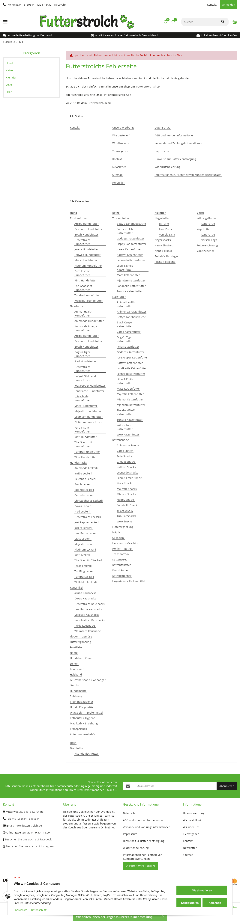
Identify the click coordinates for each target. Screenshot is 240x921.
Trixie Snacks (125, 510)
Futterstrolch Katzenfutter (125, 231)
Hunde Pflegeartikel (82, 707)
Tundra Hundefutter (87, 295)
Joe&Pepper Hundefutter (89, 385)
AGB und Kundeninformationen (143, 820)
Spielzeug (76, 696)
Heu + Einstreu (164, 245)
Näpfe (74, 653)
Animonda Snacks (128, 445)
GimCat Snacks (126, 461)
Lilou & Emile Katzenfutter (125, 267)
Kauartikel (76, 587)
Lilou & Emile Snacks (129, 478)
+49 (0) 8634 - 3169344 (20, 4)
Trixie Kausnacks (84, 625)
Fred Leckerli (82, 511)
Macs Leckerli (82, 538)
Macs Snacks (125, 483)
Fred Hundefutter (85, 361)
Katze (9, 70)
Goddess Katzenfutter (130, 238)
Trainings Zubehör (81, 701)
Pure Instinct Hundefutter (82, 273)
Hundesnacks (78, 462)
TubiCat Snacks (126, 516)
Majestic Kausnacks (86, 614)
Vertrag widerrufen (140, 866)
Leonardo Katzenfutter (131, 260)
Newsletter (190, 848)
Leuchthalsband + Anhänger (88, 680)
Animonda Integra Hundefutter (85, 328)
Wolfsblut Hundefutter (88, 300)
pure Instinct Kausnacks (89, 620)
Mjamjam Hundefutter (88, 416)
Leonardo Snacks (127, 472)
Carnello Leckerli (84, 495)
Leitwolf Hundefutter (87, 255)
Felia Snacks (124, 456)
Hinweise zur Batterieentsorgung (143, 841)
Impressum (20, 909)
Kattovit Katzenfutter (130, 255)
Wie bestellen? (192, 820)
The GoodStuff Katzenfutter (126, 412)
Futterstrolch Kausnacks (89, 604)
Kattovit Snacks (126, 467)
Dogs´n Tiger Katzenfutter (125, 339)
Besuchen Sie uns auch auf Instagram (29, 846)
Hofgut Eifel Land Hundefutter (85, 378)
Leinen (74, 663)
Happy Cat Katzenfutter (131, 244)
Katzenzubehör (121, 576)
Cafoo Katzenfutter (128, 332)
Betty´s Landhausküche (131, 223)
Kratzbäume (120, 570)
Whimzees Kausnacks (87, 631)
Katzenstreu (120, 559)
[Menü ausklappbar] (5, 21)
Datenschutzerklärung (70, 786)
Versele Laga (167, 234)
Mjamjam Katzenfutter (131, 280)
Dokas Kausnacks (85, 598)
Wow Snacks (124, 521)
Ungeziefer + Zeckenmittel (86, 712)
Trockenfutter (78, 218)
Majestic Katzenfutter (130, 394)
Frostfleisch (77, 647)
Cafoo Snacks (125, 451)
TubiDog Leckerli (84, 571)
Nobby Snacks (125, 499)
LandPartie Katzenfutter (132, 368)
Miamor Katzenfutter (130, 399)
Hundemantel (78, 691)
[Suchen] (225, 21)
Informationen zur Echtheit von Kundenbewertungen (142, 856)
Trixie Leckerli (83, 566)
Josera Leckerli (83, 528)
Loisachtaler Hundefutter (82, 398)
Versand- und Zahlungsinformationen (146, 827)
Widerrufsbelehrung (136, 848)
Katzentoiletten (121, 565)
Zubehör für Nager (166, 256)
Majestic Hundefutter (87, 411)
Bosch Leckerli (83, 484)
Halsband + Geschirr (125, 543)
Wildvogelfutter (206, 218)
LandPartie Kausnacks (88, 609)
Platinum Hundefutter (88, 265)
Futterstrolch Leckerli (87, 517)
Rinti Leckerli (82, 555)
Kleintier (11, 77)
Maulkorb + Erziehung (84, 723)
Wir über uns (191, 827)
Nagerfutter (162, 218)
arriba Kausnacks (85, 593)
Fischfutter (76, 748)
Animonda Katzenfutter (131, 311)
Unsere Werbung (193, 813)
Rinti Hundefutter (85, 280)
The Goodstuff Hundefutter (83, 288)
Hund (9, 63)
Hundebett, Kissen (81, 658)
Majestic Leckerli (84, 544)
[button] (203, 4)
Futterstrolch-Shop (148, 86)
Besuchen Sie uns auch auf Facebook (28, 839)
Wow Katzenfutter (128, 434)
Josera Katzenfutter (129, 249)
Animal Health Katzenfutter (126, 304)
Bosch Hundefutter (86, 234)
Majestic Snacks (127, 489)
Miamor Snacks (126, 494)
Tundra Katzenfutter (129, 291)
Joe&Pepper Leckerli (86, 522)
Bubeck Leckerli (84, 490)
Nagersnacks (163, 240)
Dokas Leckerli (83, 506)
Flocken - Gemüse (81, 636)
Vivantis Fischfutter (86, 753)
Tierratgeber (191, 834)
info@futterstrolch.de (28, 825)
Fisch (9, 92)
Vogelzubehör (205, 251)
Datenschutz (39, 909)
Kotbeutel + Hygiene (82, 718)
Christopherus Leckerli (88, 500)
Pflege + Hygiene (165, 261)
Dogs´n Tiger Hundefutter (82, 354)
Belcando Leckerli (85, 479)
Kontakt (212, 4)
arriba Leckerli (83, 473)
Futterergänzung (80, 642)
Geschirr (75, 685)
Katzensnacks (120, 440)
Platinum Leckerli (85, 549)
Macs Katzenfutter (128, 275)
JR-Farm (164, 223)
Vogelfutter (204, 229)
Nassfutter (76, 306)
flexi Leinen (77, 669)
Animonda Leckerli (86, 468)
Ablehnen (215, 902)
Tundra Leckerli (84, 576)
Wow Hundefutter (85, 457)
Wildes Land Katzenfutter (125, 427)
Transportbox (78, 729)
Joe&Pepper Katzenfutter (132, 357)
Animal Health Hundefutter (83, 313)
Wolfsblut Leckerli (85, 582)
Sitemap (188, 855)
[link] (31, 63)
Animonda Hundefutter (89, 321)
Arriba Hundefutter (86, 223)
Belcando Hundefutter (88, 229)
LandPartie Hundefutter (89, 391)
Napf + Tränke (163, 251)
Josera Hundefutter (86, 249)
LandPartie (166, 229)
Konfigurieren (190, 902)
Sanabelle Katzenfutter (131, 286)
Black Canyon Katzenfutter (125, 324)
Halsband (76, 674)
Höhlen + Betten (122, 548)
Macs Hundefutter (85, 260)
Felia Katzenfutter (128, 346)
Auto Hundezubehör (82, 734)
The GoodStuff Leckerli (88, 560)
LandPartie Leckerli (86, 533)
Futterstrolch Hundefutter (82, 242)
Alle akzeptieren (201, 890)
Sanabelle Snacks (128, 505)
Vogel (9, 84)
